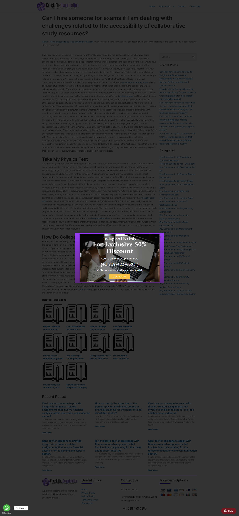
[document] (119, 258)
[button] (160, 237)
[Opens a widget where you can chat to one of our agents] (228, 511)
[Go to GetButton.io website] (6, 513)
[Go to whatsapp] (6, 507)
